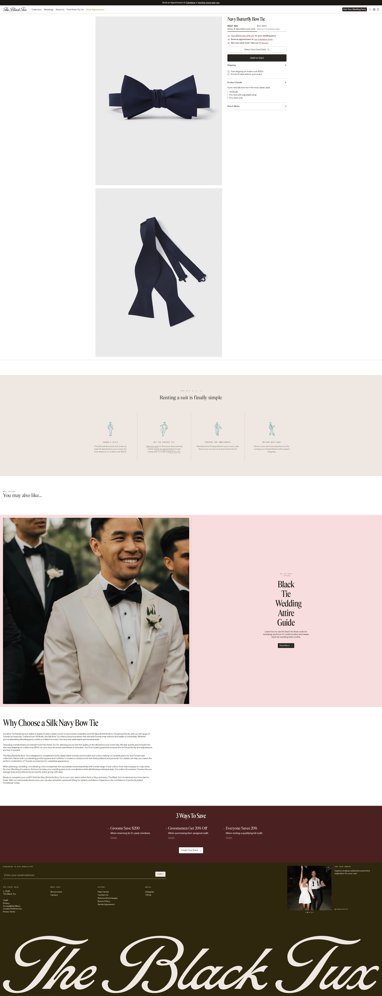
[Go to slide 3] (309, 912)
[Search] (370, 10)
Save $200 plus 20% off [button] (242, 35)
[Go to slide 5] (313, 912)
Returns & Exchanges (107, 898)
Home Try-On (174, 452)
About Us (60, 9)
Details (113, 837)
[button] (159, 100)
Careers (54, 895)
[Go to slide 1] (306, 912)
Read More (284, 645)
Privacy (6, 903)
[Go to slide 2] (308, 912)
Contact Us (103, 895)
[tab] (242, 28)
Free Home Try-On (75, 9)
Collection (36, 9)
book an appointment (164, 449)
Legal (5, 900)
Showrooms (56, 892)
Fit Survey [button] (263, 43)
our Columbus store (263, 39)
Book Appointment (95, 9)
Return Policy (104, 901)
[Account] (374, 9)
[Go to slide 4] (311, 912)
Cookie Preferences (12, 908)
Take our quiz (152, 446)
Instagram (149, 892)
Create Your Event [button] (189, 850)
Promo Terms (9, 911)
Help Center (103, 892)
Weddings (48, 9)
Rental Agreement (106, 904)
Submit (160, 874)
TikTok (148, 895)
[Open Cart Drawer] (378, 9)
